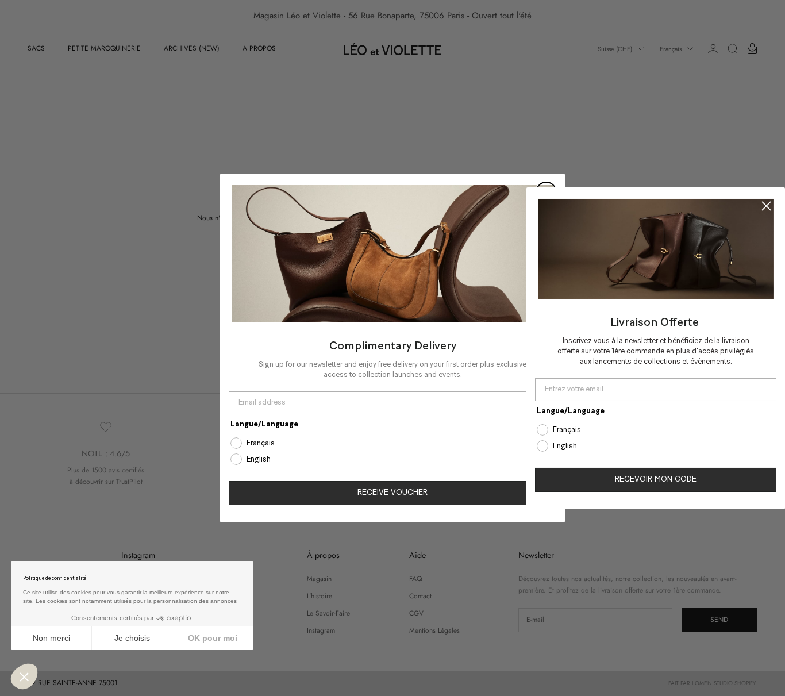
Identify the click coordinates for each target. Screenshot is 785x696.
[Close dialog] (766, 205)
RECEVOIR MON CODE (656, 479)
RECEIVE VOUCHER (392, 493)
